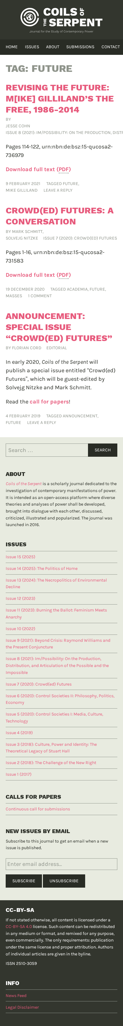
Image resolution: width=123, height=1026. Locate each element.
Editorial (56, 348)
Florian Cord (26, 348)
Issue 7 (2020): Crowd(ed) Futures (80, 238)
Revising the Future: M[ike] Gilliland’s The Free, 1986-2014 (60, 98)
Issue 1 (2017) (19, 774)
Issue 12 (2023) (20, 598)
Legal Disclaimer (22, 1007)
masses (14, 296)
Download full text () (38, 169)
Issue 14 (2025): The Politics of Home (42, 568)
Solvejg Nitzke (22, 238)
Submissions (80, 46)
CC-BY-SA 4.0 (19, 926)
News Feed (16, 995)
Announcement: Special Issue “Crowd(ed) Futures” (59, 327)
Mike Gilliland (22, 190)
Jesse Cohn (18, 126)
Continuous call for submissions (38, 809)
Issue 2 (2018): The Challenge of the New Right (51, 762)
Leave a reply (58, 190)
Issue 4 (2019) (19, 732)
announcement (80, 416)
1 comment (40, 296)
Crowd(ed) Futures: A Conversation (60, 216)
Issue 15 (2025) (20, 556)
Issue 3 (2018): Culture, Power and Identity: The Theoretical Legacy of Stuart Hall (51, 748)
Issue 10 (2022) (20, 628)
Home (12, 46)
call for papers (49, 401)
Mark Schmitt (27, 231)
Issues (32, 46)
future (70, 183)
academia (77, 289)
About (52, 46)
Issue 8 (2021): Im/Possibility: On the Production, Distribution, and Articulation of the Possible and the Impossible (57, 665)
